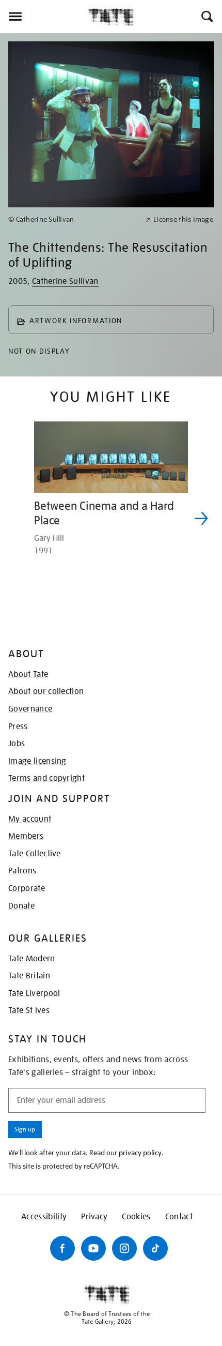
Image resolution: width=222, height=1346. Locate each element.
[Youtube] (93, 1248)
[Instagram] (124, 1248)
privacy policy (140, 1152)
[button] (206, 16)
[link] (72, 219)
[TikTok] (155, 1248)
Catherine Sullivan (65, 281)
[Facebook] (62, 1248)
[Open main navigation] (44, 16)
